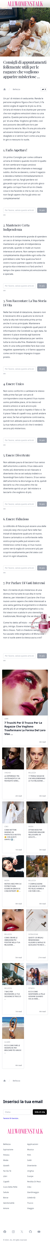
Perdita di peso (34, 1181)
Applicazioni (32, 1144)
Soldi (29, 1160)
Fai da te (7, 1171)
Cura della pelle (10, 1187)
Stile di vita (40, 1112)
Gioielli (6, 1165)
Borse (5, 1197)
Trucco (30, 1203)
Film (29, 1155)
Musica (30, 1149)
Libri (5, 1176)
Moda (5, 1160)
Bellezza (16, 89)
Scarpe (30, 1176)
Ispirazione (8, 1149)
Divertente (32, 1165)
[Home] (4, 89)
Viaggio (30, 1208)
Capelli (6, 1181)
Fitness (6, 1155)
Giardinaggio (33, 1192)
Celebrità (31, 1197)
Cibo (29, 1187)
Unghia (30, 1171)
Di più (42, 210)
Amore (6, 1208)
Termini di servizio (11, 1118)
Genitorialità (8, 1203)
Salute (6, 1192)
